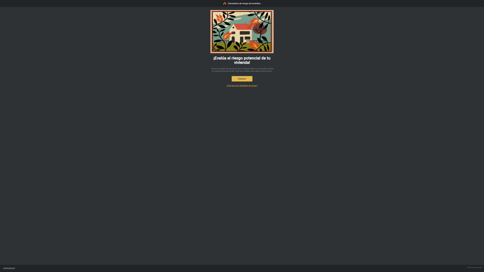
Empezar (242, 79)
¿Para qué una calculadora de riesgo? (242, 86)
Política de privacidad (474, 267)
